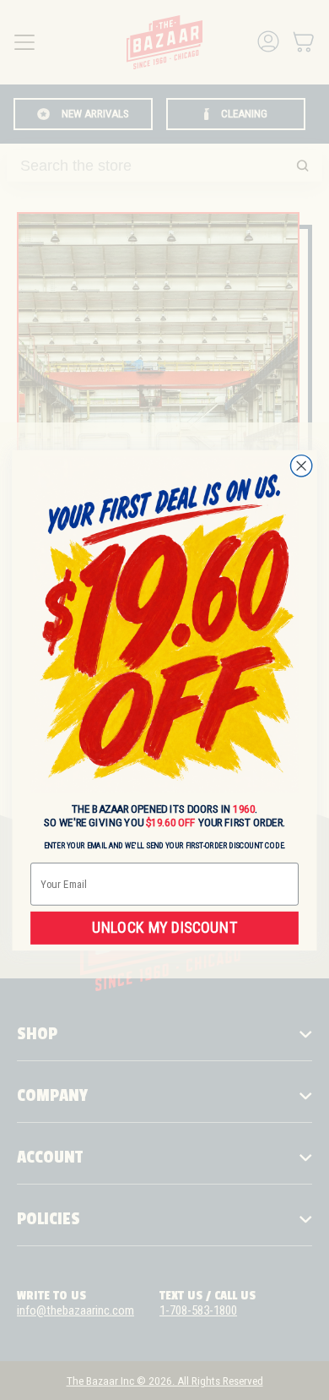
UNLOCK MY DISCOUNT (164, 927)
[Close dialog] (301, 465)
